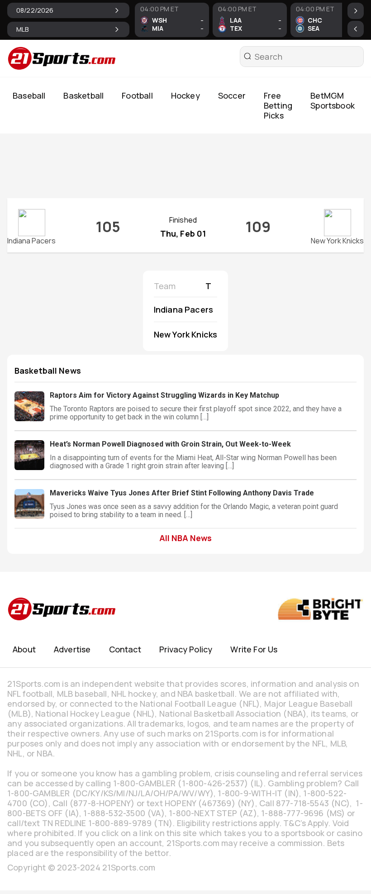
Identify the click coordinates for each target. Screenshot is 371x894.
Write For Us (253, 649)
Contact (125, 649)
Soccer (232, 95)
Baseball (29, 95)
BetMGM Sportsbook (332, 100)
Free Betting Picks (278, 105)
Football (137, 95)
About (24, 649)
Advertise (72, 649)
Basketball (83, 95)
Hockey (185, 95)
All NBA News (185, 538)
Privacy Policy (186, 649)
